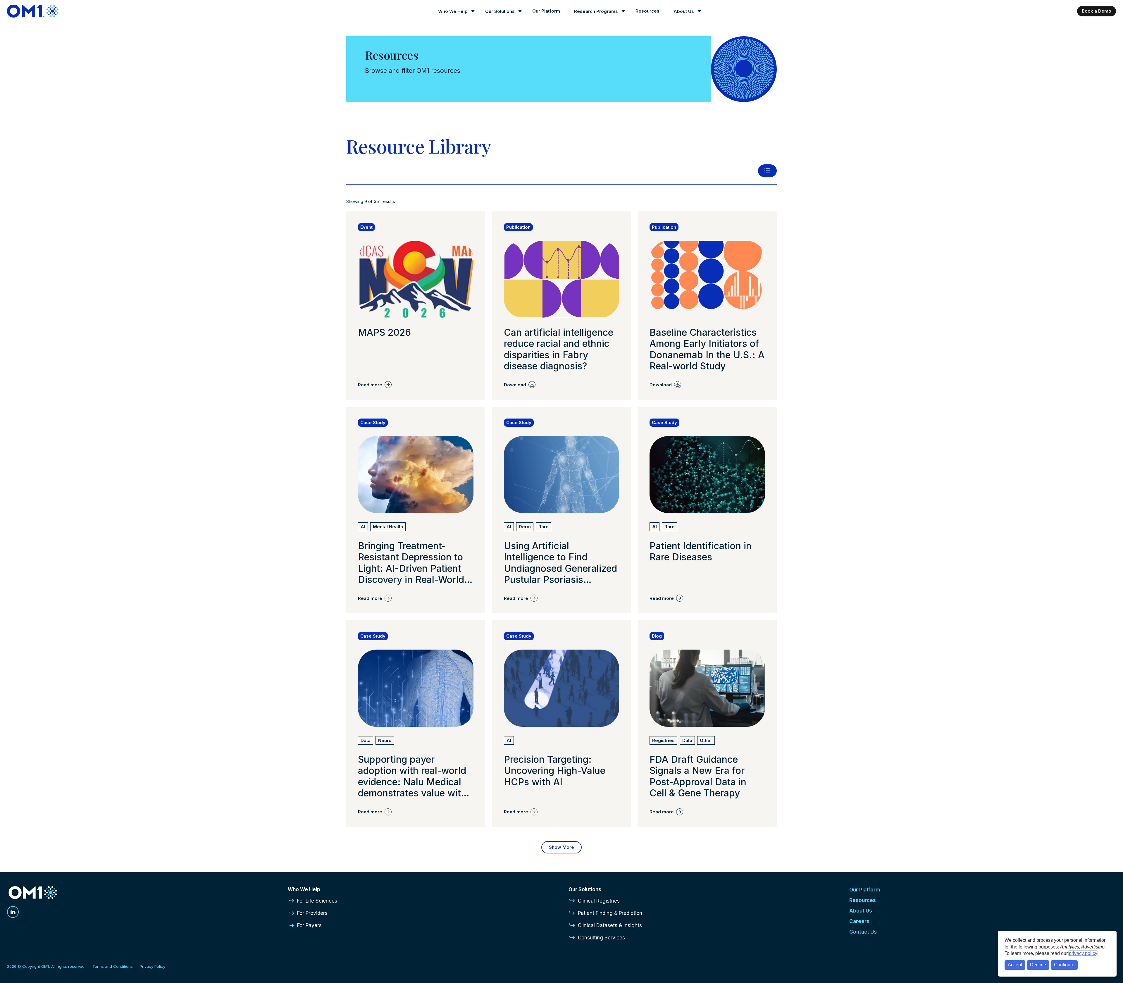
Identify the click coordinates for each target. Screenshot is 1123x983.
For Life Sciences (317, 901)
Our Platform (546, 11)
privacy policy (1083, 953)
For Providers (312, 913)
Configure (1064, 964)
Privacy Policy (152, 966)
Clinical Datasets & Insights (610, 925)
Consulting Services (601, 938)
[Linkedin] (13, 912)
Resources (647, 11)
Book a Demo (1096, 11)
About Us (684, 11)
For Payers (309, 925)
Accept (1015, 964)
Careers (859, 921)
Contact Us (863, 932)
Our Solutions (500, 11)
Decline (1038, 964)
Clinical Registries (599, 901)
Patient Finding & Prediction (610, 913)
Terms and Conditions (112, 966)
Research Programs (596, 11)
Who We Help (453, 11)
